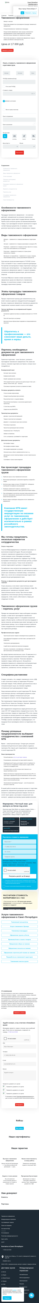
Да (22, 13)
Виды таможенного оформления (11, 173)
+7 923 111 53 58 (13, 1032)
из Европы (4, 1287)
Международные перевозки (8, 1219)
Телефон (5, 1051)
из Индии (3, 1275)
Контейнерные (23, 1287)
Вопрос (5, 1069)
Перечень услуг (7, 192)
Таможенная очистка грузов (19, 961)
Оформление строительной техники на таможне (19, 952)
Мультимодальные (24, 1290)
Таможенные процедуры (19, 931)
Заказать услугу (7, 50)
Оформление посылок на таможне (20, 948)
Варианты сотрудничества (10, 189)
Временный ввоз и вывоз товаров (19, 939)
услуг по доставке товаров (20, 757)
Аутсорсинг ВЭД (5, 1228)
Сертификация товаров (7, 1222)
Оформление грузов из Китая (19, 935)
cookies (15, 1290)
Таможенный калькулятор (19, 922)
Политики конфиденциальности (25, 1096)
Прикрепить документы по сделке (11, 1084)
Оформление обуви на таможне (19, 944)
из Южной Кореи (5, 1278)
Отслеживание (5, 1233)
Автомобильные (24, 1274)
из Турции (3, 1281)
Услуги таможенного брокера (19, 926)
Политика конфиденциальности (9, 1236)
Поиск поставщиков (6, 1225)
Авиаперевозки (23, 1280)
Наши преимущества (8, 200)
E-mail (4, 1060)
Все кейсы (19, 1128)
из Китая (3, 1272)
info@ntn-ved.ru (33, 4)
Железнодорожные (25, 1277)
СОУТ (2, 1242)
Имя (4, 1043)
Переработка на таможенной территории (19, 957)
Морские (22, 1284)
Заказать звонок (33, 6)
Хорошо (7, 1298)
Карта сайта (4, 1239)
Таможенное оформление (8, 1216)
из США (3, 1284)
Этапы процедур (7, 176)
